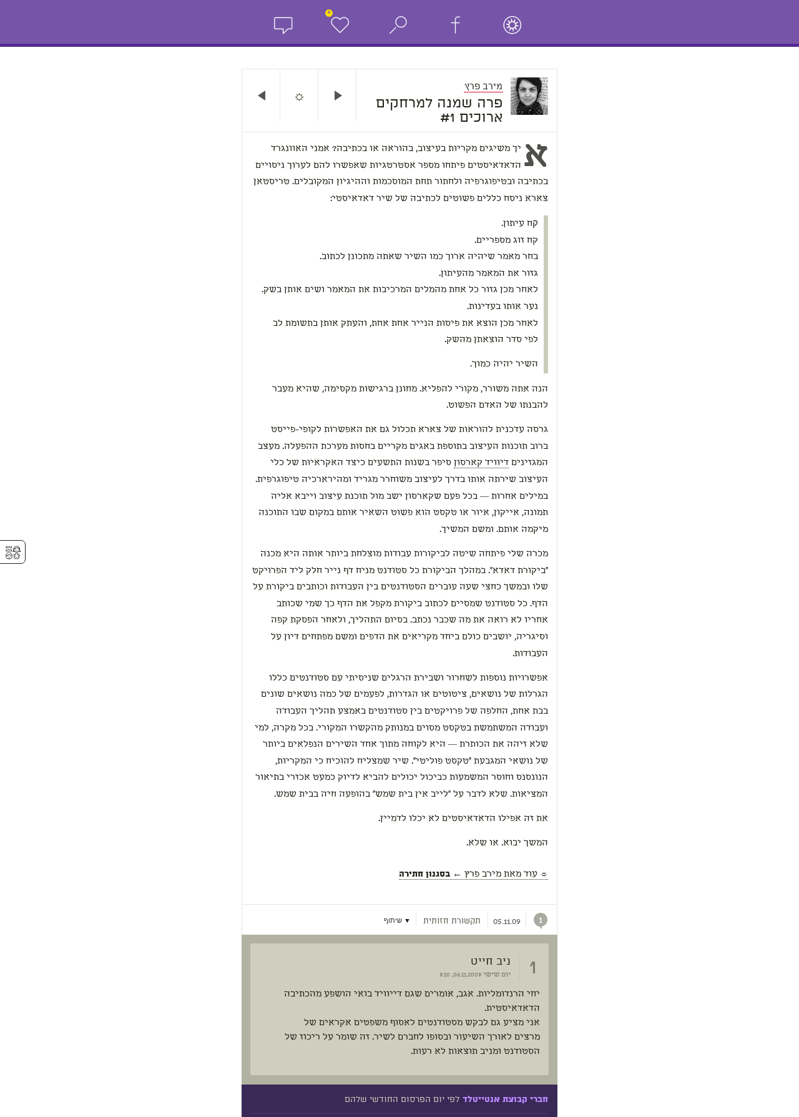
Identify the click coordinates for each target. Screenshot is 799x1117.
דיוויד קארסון (481, 463)
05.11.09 (507, 921)
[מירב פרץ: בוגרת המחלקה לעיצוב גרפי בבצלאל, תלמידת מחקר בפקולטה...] (533, 96)
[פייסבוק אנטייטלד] (455, 25)
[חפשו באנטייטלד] (512, 25)
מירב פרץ (483, 86)
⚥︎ (13, 553)
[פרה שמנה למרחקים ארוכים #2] (261, 95)
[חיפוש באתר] (398, 25)
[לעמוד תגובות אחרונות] (283, 25)
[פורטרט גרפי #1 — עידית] (337, 95)
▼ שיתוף (397, 920)
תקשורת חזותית (452, 921)
